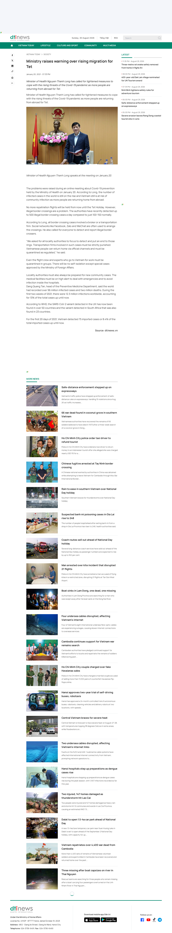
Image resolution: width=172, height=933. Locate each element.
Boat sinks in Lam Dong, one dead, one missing (89, 590)
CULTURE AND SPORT (67, 45)
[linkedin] (12, 66)
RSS (116, 38)
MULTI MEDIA (109, 45)
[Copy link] (12, 71)
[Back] (12, 83)
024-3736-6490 (46, 928)
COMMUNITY (90, 45)
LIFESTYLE (46, 45)
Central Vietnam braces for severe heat (85, 717)
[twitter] (12, 60)
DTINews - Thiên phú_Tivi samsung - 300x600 (141, 128)
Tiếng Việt (104, 38)
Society (47, 54)
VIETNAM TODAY (26, 45)
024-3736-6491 (27, 928)
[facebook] (12, 55)
